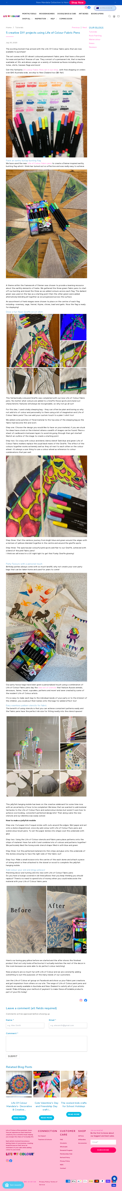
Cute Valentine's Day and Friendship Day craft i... (46, 1106)
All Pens (81, 1136)
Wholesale (63, 1147)
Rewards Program (66, 1150)
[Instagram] (86, 7)
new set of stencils (47, 687)
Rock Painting (95, 35)
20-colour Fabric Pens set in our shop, (41, 70)
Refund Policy (65, 1157)
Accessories (82, 1143)
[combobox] (47, 8)
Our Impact (42, 1136)
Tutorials (19, 27)
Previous (76, 27)
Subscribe (103, 1150)
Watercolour (94, 39)
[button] (27, 18)
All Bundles (82, 1139)
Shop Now (77, 2)
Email (52, 1020)
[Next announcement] (115, 2)
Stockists (63, 1143)
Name (10, 1020)
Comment (12, 1033)
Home (9, 27)
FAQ (61, 1139)
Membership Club (66, 1154)
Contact (63, 1168)
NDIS (61, 1165)
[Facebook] (89, 7)
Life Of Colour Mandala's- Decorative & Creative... (19, 1106)
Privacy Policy (65, 1161)
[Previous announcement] (6, 2)
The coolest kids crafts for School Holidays (74, 1104)
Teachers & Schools (45, 1139)
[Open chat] (114, 1178)
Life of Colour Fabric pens (40, 163)
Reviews (93, 47)
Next (84, 27)
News (91, 43)
